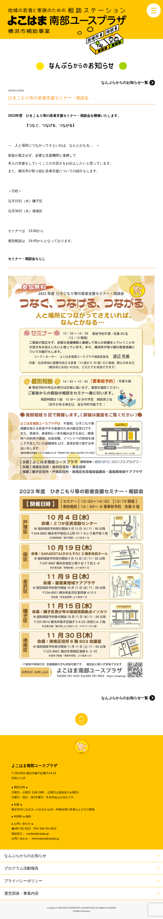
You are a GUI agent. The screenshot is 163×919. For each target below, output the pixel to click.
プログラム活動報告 (21, 868)
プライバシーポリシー (23, 881)
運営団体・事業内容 (21, 893)
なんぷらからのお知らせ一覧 (124, 83)
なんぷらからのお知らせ (25, 856)
